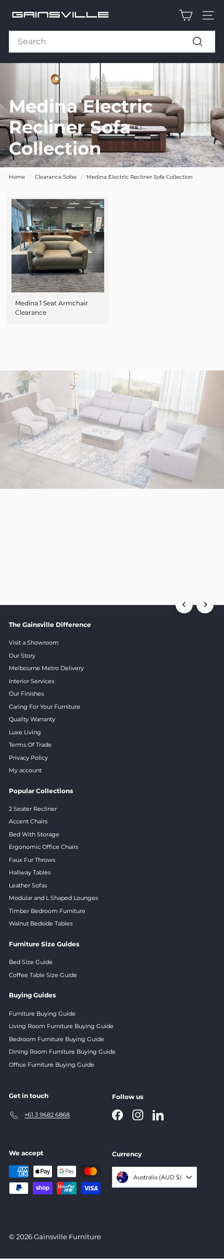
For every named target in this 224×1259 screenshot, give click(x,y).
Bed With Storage (34, 834)
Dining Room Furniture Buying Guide (62, 1051)
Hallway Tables (30, 872)
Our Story (22, 655)
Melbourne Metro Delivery (46, 668)
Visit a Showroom (34, 642)
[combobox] (112, 42)
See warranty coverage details (112, 575)
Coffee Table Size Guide (43, 975)
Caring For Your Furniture (44, 706)
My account (25, 770)
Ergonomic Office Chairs (43, 846)
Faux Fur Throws (32, 859)
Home (17, 177)
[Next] (205, 604)
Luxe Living (25, 732)
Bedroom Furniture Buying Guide (56, 1039)
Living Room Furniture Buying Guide (61, 1026)
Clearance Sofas (56, 177)
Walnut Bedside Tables (40, 923)
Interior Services (31, 681)
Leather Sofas (28, 885)
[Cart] (185, 15)
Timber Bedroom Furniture (47, 911)
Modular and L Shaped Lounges (53, 898)
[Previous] (184, 604)
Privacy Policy (28, 757)
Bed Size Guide (31, 962)
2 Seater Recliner (33, 808)
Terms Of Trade (30, 744)
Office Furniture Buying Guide (51, 1064)
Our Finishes (26, 693)
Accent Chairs (28, 821)
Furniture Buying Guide (42, 1013)
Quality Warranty (32, 719)
